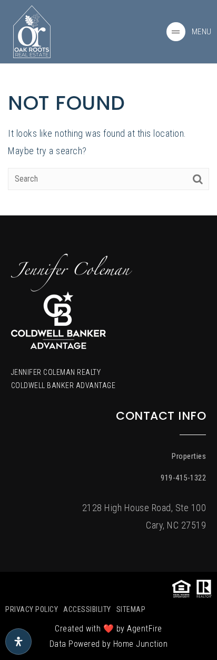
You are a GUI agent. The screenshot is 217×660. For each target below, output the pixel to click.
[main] (108, 107)
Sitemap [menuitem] (131, 609)
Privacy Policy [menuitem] (31, 609)
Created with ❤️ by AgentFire (108, 629)
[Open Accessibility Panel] (18, 641)
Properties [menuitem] (189, 456)
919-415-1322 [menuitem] (183, 478)
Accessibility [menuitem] (87, 609)
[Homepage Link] (31, 30)
